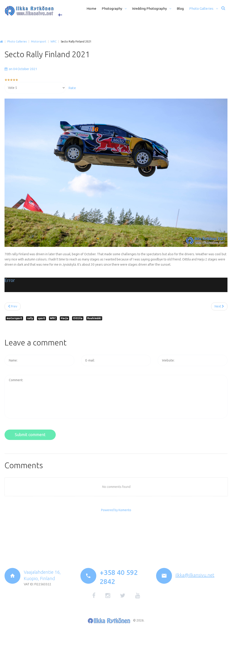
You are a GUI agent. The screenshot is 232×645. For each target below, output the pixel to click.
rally (30, 318)
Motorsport (38, 41)
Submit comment (30, 434)
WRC (53, 41)
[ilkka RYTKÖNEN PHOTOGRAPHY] (29, 11)
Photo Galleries (17, 41)
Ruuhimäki (94, 318)
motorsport (14, 318)
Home (1, 41)
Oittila (77, 318)
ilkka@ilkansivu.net (194, 575)
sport (41, 318)
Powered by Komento (116, 510)
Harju (64, 318)
